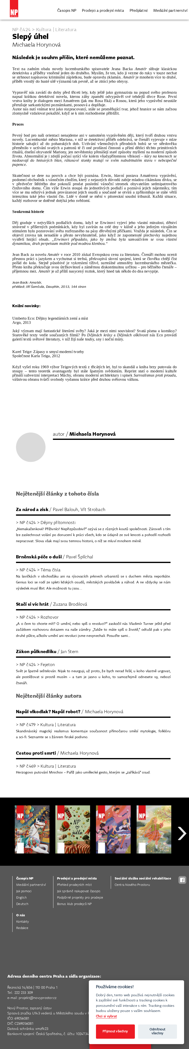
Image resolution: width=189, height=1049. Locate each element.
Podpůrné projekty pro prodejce (80, 897)
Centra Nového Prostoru (132, 885)
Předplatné (139, 11)
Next (182, 851)
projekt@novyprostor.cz (38, 998)
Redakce (22, 928)
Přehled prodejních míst (74, 885)
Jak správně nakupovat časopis (78, 891)
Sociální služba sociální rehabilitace (143, 878)
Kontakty (22, 921)
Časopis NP (67, 11)
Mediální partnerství (170, 11)
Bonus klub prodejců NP (74, 904)
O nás (20, 915)
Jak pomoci (24, 891)
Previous (7, 851)
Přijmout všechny (115, 1031)
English (21, 897)
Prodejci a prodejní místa (103, 11)
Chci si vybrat (106, 1016)
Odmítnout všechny (157, 1031)
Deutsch (22, 904)
